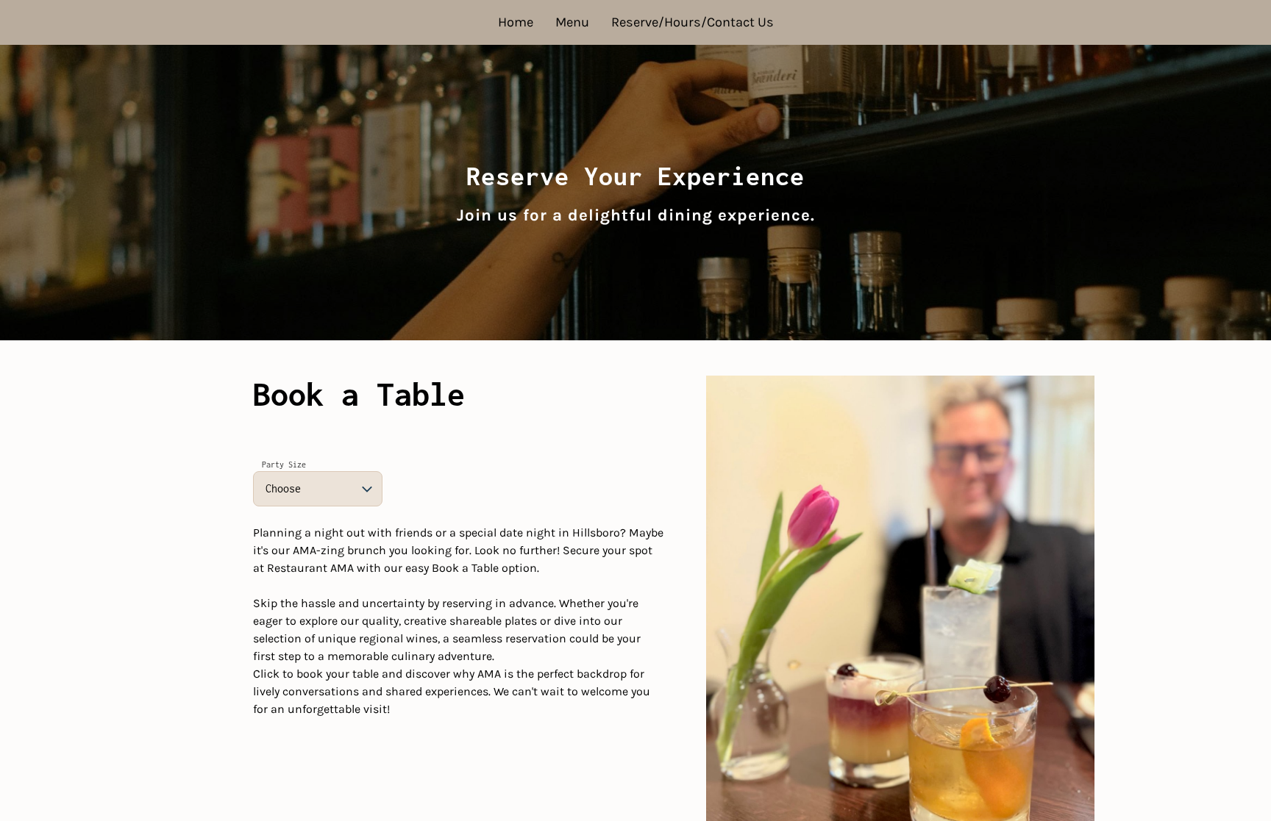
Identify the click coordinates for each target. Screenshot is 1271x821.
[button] (318, 488)
